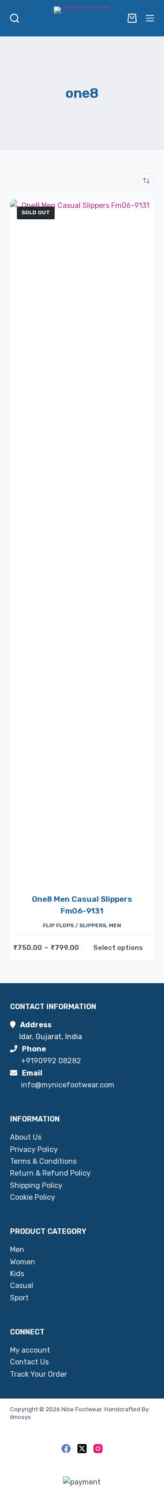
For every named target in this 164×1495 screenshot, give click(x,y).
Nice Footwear (82, 1409)
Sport (19, 1297)
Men (115, 925)
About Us (25, 1137)
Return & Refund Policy (50, 1173)
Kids (17, 1273)
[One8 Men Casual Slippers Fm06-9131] (82, 541)
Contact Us (29, 1362)
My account (30, 1350)
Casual (21, 1285)
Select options (118, 948)
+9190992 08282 (51, 1060)
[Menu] (150, 18)
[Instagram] (97, 1448)
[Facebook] (66, 1448)
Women (22, 1262)
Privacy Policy (34, 1149)
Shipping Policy (36, 1185)
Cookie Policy (32, 1197)
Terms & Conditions (43, 1161)
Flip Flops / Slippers (74, 925)
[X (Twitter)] (82, 1448)
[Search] (14, 18)
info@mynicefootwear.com (67, 1085)
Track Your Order (38, 1374)
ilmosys (20, 1417)
